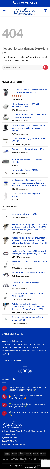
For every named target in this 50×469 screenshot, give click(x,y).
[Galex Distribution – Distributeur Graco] (25, 11)
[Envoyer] (45, 67)
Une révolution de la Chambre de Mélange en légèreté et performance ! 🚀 (27, 388)
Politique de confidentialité (16, 460)
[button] (4, 11)
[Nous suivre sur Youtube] (30, 371)
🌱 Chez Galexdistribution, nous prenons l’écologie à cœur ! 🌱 (27, 405)
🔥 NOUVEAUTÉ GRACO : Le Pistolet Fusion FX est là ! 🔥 (25, 396)
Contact (27, 458)
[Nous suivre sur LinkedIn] (25, 371)
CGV (25, 462)
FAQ (34, 458)
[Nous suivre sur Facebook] (20, 371)
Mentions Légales (39, 460)
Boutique (17, 458)
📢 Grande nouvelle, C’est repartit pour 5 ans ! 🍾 (28, 413)
